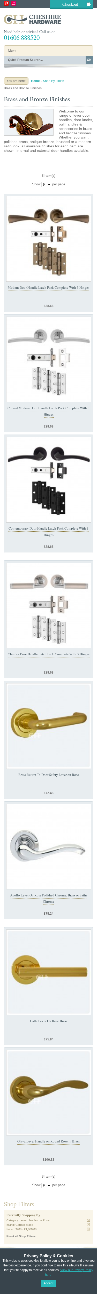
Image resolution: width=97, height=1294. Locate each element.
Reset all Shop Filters (20, 1236)
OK (89, 60)
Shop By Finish (53, 81)
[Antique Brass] (48, 239)
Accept (48, 1283)
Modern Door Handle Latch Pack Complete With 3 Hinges (48, 287)
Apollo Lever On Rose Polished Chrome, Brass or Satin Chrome (48, 898)
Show (36, 184)
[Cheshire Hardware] (48, 19)
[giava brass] (48, 1092)
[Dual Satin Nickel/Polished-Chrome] (48, 605)
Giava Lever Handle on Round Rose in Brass (48, 1141)
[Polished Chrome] (48, 359)
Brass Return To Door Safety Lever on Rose (48, 774)
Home (35, 81)
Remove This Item (88, 1220)
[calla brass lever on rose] (48, 972)
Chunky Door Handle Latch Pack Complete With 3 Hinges (48, 654)
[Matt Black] (48, 480)
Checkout (70, 4)
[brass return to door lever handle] (48, 726)
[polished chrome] (48, 846)
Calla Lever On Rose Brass (48, 1021)
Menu (12, 50)
